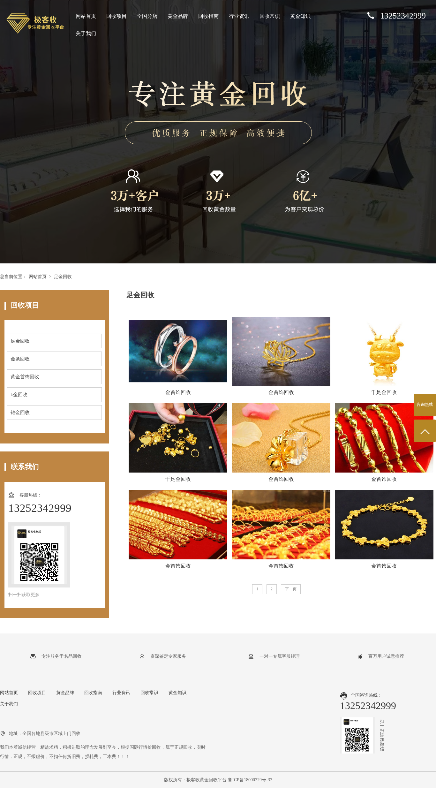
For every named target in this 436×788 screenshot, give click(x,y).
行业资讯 (239, 16)
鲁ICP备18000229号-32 (250, 779)
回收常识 (269, 16)
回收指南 (208, 16)
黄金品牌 (178, 16)
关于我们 (86, 33)
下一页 (291, 589)
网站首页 (86, 16)
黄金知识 (300, 16)
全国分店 (147, 16)
